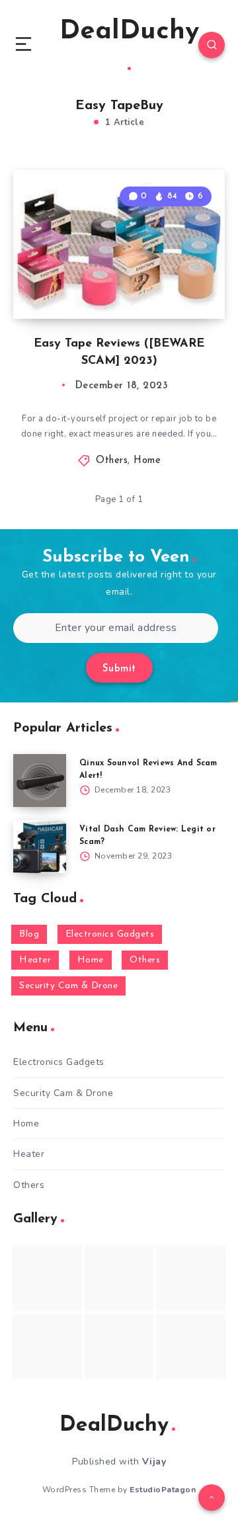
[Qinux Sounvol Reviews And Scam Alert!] (39, 780)
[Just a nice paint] (119, 1346)
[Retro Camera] (119, 1277)
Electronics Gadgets (110, 934)
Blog (29, 934)
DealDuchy (129, 32)
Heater (35, 960)
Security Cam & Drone (68, 986)
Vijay (154, 1461)
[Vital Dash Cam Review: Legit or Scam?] (39, 846)
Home (147, 461)
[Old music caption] (190, 1277)
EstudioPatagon (163, 1489)
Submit (119, 669)
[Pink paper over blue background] (47, 1277)
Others (112, 461)
